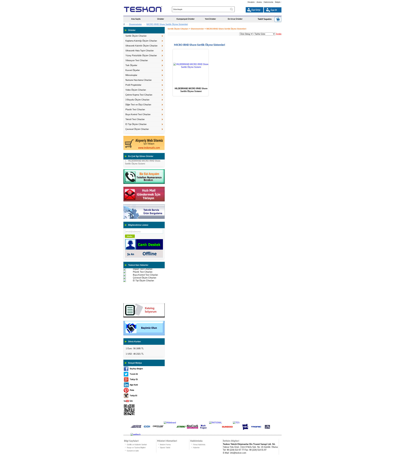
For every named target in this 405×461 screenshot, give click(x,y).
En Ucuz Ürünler (235, 19)
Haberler (196, 447)
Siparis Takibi (165, 447)
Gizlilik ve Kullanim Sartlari (137, 444)
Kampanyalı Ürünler (186, 19)
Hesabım (251, 2)
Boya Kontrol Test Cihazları (138, 114)
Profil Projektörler (133, 85)
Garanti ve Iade (133, 451)
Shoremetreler (135, 24)
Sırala (278, 34)
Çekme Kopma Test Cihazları (138, 95)
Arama (259, 2)
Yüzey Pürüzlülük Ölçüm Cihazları (141, 55)
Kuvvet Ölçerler (132, 70)
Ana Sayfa (135, 19)
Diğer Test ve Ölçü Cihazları (138, 104)
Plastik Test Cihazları (135, 109)
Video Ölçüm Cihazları (135, 90)
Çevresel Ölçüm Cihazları (137, 129)
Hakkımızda (268, 2)
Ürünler (160, 19)
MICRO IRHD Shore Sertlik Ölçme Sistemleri (167, 24)
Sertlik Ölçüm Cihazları (136, 36)
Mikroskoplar (131, 75)
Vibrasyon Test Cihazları (136, 60)
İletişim (277, 2)
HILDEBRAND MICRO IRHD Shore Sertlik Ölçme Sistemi (191, 89)
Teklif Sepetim (265, 19)
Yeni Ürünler (210, 19)
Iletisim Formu (165, 444)
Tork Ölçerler (131, 65)
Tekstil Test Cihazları (135, 119)
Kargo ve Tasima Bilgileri (136, 447)
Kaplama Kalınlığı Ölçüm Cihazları (141, 41)
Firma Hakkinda (199, 444)
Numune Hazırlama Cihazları (138, 80)
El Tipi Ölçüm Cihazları (136, 124)
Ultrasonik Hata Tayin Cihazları (139, 50)
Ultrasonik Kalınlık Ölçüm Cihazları (141, 46)
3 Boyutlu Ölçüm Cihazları (137, 100)
